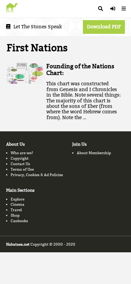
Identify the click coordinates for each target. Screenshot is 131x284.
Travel (16, 210)
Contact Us (20, 164)
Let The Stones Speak (37, 27)
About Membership (94, 153)
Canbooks (19, 220)
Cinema (17, 204)
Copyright (20, 158)
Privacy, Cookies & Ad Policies (37, 174)
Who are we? (22, 153)
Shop (15, 215)
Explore (17, 199)
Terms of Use (22, 169)
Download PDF (104, 27)
